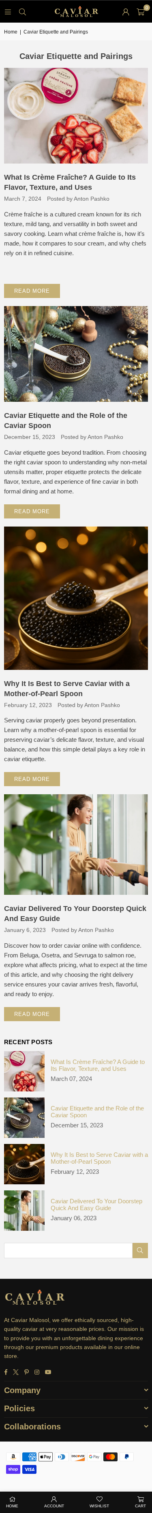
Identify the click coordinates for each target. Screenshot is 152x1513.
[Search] (22, 11)
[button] (140, 11)
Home (10, 32)
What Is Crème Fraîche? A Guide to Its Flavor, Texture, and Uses (98, 1065)
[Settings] (125, 11)
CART (140, 1506)
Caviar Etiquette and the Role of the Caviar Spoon (97, 1111)
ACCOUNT (54, 1506)
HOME (12, 1506)
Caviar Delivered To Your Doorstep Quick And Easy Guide (96, 1204)
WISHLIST (99, 1506)
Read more (32, 291)
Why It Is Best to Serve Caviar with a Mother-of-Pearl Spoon (99, 1158)
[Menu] (7, 11)
